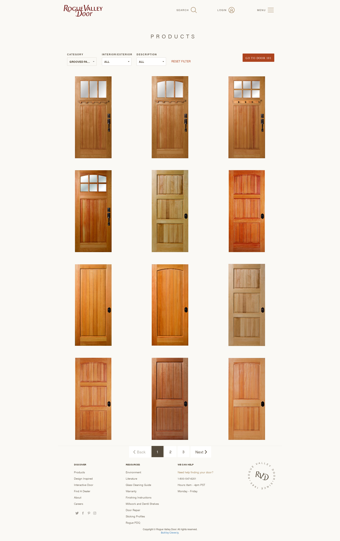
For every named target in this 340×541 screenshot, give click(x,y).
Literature (131, 478)
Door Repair (133, 510)
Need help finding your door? (195, 472)
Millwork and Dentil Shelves (142, 504)
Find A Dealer (82, 491)
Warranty (131, 491)
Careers (78, 504)
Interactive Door (83, 485)
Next (199, 451)
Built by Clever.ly (169, 532)
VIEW (93, 113)
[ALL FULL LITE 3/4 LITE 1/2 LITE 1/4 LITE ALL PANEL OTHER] (151, 61)
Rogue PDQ (133, 522)
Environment (133, 472)
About (77, 497)
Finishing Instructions (138, 497)
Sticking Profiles (135, 516)
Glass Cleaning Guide (138, 485)
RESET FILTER (181, 61)
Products (79, 472)
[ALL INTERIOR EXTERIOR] (116, 61)
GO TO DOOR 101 (258, 58)
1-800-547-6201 (187, 478)
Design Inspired (83, 478)
